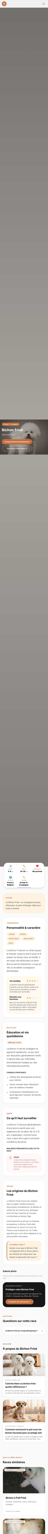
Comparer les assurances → (19, 1302)
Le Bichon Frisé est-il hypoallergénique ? (24, 1330)
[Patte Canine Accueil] (5, 3)
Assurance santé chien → (17, 448)
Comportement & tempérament (17, 442)
